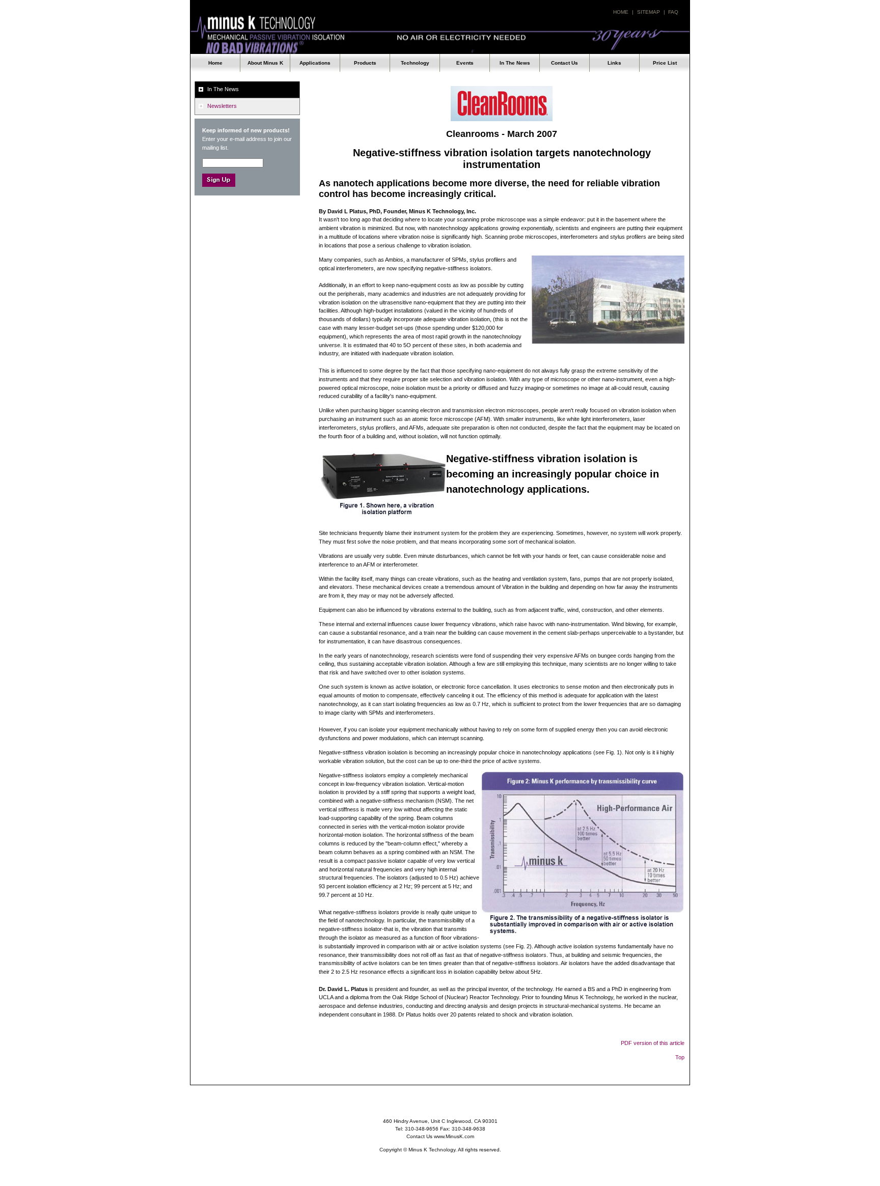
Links (614, 63)
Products (365, 63)
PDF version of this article (652, 1043)
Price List (665, 63)
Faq (673, 12)
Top (679, 1057)
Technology (415, 63)
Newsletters (222, 106)
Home (620, 12)
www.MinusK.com (454, 1136)
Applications (315, 63)
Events (465, 63)
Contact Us (564, 63)
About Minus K (265, 63)
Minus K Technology (440, 35)
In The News (515, 63)
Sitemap (648, 12)
